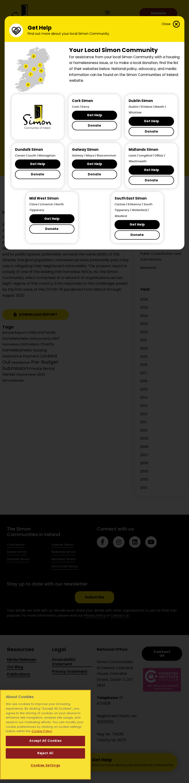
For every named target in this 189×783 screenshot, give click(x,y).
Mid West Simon (44, 198)
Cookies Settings (45, 765)
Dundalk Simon (29, 149)
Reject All (45, 753)
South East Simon (131, 198)
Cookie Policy (42, 731)
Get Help (94, 115)
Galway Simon (85, 149)
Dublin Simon (141, 100)
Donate (94, 125)
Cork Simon (82, 100)
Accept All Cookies (45, 741)
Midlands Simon (143, 149)
